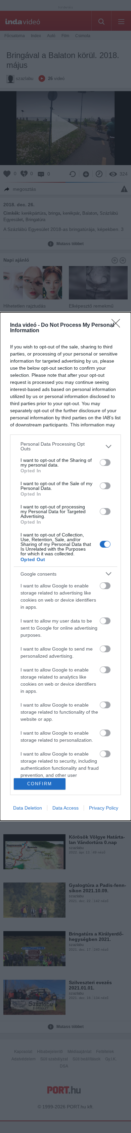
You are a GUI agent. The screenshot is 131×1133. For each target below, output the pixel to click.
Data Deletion (27, 808)
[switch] (105, 462)
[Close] (118, 325)
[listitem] (65, 446)
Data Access (65, 808)
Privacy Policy (103, 808)
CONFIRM (39, 783)
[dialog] (65, 566)
